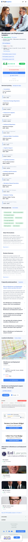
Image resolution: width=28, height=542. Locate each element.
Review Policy (14, 527)
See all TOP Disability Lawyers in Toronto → (12, 512)
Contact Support (20, 531)
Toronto (8, 5)
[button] (14, 46)
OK (16, 537)
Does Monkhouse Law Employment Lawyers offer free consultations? (12, 303)
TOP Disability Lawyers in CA (8, 56)
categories (4, 516)
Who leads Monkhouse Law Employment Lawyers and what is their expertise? (13, 326)
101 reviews (14, 37)
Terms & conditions (14, 524)
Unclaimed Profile (15, 69)
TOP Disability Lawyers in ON (8, 59)
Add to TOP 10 (15, 75)
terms (5, 538)
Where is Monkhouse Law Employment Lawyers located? (12, 332)
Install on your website (14, 427)
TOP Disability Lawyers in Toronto (9, 54)
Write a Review (14, 72)
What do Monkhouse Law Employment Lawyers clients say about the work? (12, 287)
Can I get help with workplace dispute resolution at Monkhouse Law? (12, 321)
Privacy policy (14, 525)
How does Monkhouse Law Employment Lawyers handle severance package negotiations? (13, 315)
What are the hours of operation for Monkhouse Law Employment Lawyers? (13, 309)
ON (4, 5)
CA (2, 5)
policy (9, 538)
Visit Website (7, 43)
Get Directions (6, 51)
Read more (5, 247)
